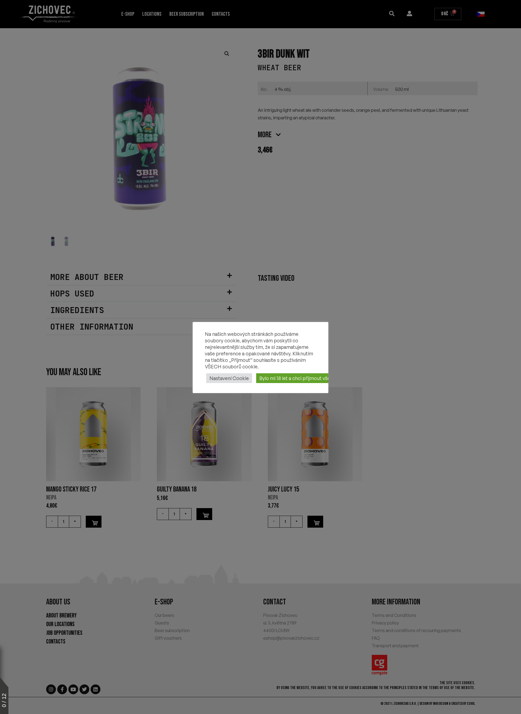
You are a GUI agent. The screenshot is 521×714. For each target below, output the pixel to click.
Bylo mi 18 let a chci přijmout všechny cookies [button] (309, 378)
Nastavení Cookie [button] (229, 378)
